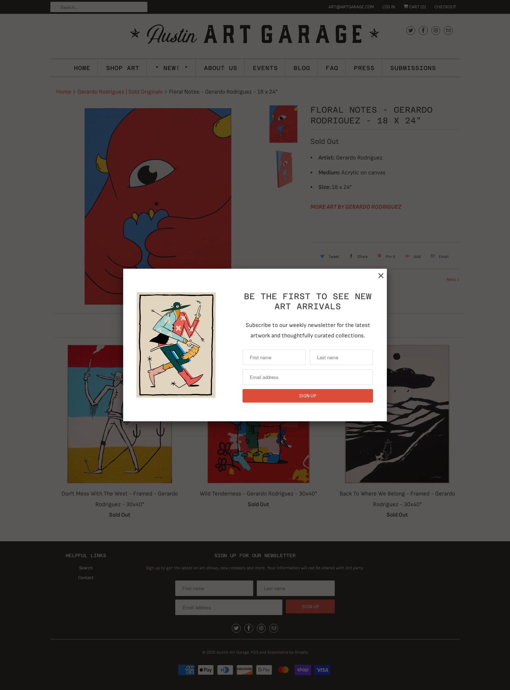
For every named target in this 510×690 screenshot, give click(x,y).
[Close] (381, 275)
